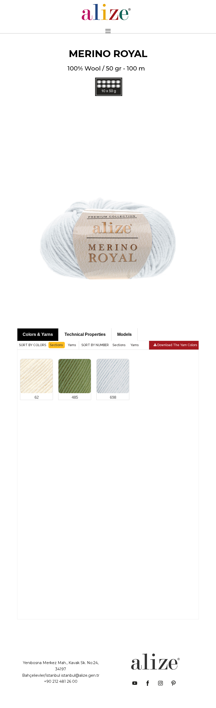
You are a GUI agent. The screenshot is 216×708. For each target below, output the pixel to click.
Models (124, 334)
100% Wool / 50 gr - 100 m (106, 84)
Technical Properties (85, 334)
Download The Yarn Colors (176, 345)
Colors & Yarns (38, 334)
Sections (56, 345)
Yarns (72, 345)
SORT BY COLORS (33, 345)
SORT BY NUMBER (95, 345)
